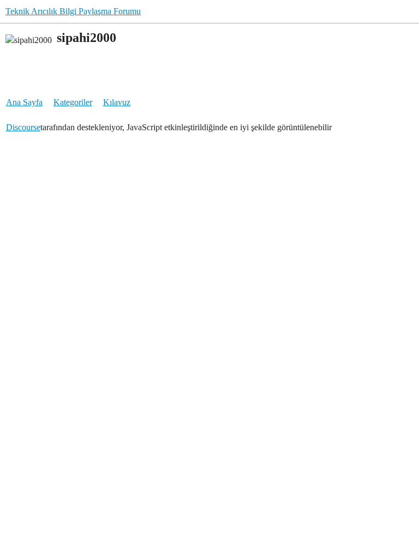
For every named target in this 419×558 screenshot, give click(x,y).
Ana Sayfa (24, 102)
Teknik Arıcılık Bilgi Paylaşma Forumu (73, 11)
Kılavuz (116, 102)
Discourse (23, 127)
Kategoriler (72, 102)
